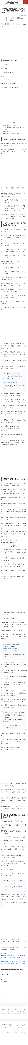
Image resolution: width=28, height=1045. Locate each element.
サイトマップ (20, 1025)
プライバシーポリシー (7, 1025)
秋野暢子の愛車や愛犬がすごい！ (11, 131)
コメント (4, 981)
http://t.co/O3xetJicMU (11, 883)
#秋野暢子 (13, 376)
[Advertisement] (14, 43)
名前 (2, 997)
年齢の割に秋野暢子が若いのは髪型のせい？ (13, 133)
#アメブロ (10, 378)
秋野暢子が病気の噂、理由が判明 (11, 125)
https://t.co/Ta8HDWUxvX (10, 648)
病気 (22, 969)
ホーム (14, 1030)
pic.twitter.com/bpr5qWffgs (10, 650)
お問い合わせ (7, 1027)
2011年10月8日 (7, 727)
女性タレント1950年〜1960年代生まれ (11, 969)
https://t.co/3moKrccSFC (9, 382)
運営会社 (20, 1027)
